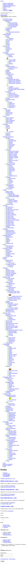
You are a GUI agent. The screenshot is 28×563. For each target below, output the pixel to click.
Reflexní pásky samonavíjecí (15, 83)
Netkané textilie (10, 408)
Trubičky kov (12, 162)
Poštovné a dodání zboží (8, 3)
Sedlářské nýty (10, 391)
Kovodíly (9, 149)
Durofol (8, 47)
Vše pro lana (9, 449)
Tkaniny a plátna (7, 393)
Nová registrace (12, 558)
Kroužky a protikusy (13, 156)
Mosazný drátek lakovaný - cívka (9, 489)
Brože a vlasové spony (14, 151)
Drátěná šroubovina (13, 441)
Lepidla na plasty (10, 217)
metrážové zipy (12, 106)
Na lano (8, 128)
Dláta (10, 346)
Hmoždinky (11, 442)
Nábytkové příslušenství (12, 434)
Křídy (8, 65)
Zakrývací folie (10, 243)
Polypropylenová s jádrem (12, 327)
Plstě (5, 258)
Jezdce (10, 102)
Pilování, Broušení (13, 354)
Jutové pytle (11, 403)
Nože (8, 35)
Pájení (10, 353)
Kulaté (10, 75)
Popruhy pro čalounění (11, 273)
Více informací (12, 485)
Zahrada (8, 366)
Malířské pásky (10, 236)
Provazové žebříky (13, 332)
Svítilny (8, 41)
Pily (10, 374)
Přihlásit (10, 10)
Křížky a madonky (13, 155)
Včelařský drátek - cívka (7, 506)
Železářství (6, 421)
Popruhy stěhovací (10, 274)
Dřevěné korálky (12, 140)
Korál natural (12, 144)
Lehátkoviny (9, 407)
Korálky (8, 138)
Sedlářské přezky (10, 310)
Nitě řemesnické (10, 245)
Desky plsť (9, 261)
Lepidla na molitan (10, 213)
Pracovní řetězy (12, 438)
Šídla (10, 387)
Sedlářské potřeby (8, 377)
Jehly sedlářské (10, 121)
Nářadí (8, 30)
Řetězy (8, 436)
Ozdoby (11, 381)
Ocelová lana (9, 320)
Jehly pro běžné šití (11, 120)
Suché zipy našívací (13, 94)
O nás (4, 8)
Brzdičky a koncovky (13, 303)
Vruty (10, 447)
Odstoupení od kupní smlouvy (9, 5)
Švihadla (11, 335)
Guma (5, 108)
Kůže (5, 190)
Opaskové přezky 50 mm (14, 297)
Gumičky (9, 109)
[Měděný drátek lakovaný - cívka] (8, 478)
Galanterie (6, 52)
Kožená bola (12, 193)
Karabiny (6, 124)
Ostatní (5, 257)
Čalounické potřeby (8, 20)
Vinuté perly (11, 187)
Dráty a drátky (10, 423)
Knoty (8, 269)
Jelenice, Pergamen (13, 200)
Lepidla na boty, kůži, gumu (12, 209)
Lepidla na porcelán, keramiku (13, 219)
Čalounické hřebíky (13, 22)
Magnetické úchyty (11, 231)
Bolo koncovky (12, 287)
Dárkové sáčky (12, 178)
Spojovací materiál (10, 440)
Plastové (8, 134)
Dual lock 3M (12, 93)
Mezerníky (11, 145)
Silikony (8, 239)
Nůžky (8, 37)
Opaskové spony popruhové (15, 298)
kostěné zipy (12, 103)
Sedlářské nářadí (10, 382)
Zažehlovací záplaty (11, 99)
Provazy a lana (7, 313)
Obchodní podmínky (7, 542)
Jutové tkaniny (12, 404)
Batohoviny (14, 399)
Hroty (10, 379)
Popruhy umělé (10, 275)
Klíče (10, 350)
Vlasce (10, 174)
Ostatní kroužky (12, 433)
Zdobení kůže (12, 390)
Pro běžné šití (9, 247)
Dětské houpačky (13, 331)
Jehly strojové (9, 122)
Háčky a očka (12, 61)
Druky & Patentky (10, 54)
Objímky (11, 455)
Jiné (10, 62)
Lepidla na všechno (11, 225)
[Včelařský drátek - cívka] (6, 503)
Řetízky (11, 158)
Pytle (8, 51)
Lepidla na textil (10, 223)
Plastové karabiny (13, 305)
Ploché (10, 76)
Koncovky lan (12, 453)
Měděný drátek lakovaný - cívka (9, 481)
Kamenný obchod (6, 6)
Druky (10, 55)
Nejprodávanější (6, 474)
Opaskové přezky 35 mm (14, 292)
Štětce (8, 242)
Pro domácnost (10, 39)
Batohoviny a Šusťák (11, 395)
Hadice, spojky (15, 370)
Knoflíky (11, 63)
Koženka (8, 406)
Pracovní (8, 135)
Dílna (8, 345)
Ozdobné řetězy (12, 437)
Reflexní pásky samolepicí (14, 81)
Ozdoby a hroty (10, 378)
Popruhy (6, 268)
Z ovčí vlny (11, 262)
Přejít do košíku (4, 15)
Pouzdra (11, 281)
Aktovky (11, 279)
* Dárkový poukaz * (8, 18)
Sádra (8, 238)
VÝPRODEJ (9, 188)
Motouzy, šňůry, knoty (11, 315)
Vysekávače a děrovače (14, 388)
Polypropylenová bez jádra (12, 326)
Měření (8, 70)
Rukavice (11, 358)
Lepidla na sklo (10, 221)
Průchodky (9, 72)
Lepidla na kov (10, 212)
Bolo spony (9, 286)
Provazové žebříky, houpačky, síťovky (15, 329)
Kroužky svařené (12, 432)
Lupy (10, 183)
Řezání (10, 357)
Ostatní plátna (12, 417)
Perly (10, 148)
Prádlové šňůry (12, 319)
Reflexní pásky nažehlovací (15, 80)
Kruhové (11, 266)
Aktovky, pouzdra (10, 278)
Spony (10, 306)
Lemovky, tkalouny (11, 66)
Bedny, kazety (10, 282)
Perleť (10, 147)
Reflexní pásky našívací (14, 79)
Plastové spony (10, 302)
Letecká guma (10, 112)
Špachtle (8, 240)
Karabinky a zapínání (13, 152)
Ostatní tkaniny (10, 410)
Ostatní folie (9, 48)
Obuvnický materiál (8, 248)
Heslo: (2, 555)
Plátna (8, 411)
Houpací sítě (12, 339)
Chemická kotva (10, 206)
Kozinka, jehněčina (13, 201)
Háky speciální (12, 425)
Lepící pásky (9, 208)
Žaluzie (8, 44)
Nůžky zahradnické (13, 373)
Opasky (11, 203)
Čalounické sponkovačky (14, 31)
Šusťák (10, 401)
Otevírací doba (6, 525)
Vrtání (10, 363)
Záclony (8, 43)
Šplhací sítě (11, 341)
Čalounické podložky (13, 24)
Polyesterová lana (10, 324)
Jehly (5, 116)
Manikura (11, 38)
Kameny (11, 143)
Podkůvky (9, 252)
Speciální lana (10, 342)
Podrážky (9, 255)
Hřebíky (8, 21)
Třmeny (11, 459)
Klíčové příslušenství (11, 428)
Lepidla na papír (10, 216)
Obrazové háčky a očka (14, 445)
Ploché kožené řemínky (14, 196)
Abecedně (5, 472)
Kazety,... (11, 284)
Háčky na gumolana (13, 450)
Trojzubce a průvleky (13, 307)
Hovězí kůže (12, 199)
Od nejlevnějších (6, 475)
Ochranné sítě (12, 340)
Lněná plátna (12, 414)
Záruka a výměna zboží (8, 4)
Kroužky (8, 429)
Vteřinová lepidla (10, 227)
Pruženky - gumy (10, 74)
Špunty (8, 115)
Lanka (10, 171)
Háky (8, 424)
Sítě (7, 336)
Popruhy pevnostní (11, 271)
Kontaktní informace (7, 534)
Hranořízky (11, 383)
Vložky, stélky (10, 256)
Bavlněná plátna (12, 412)
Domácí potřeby (7, 34)
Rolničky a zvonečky (13, 160)
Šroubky (8, 392)
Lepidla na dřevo (10, 210)
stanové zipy (12, 107)
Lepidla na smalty (10, 222)
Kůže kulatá (11, 168)
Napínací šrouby (12, 454)
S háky (10, 427)
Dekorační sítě (12, 337)
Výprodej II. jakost (11, 311)
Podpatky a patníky (11, 253)
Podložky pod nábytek (11, 264)
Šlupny (10, 161)
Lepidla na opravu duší (11, 214)
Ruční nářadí (6, 344)
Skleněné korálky (10, 184)
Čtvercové (11, 265)
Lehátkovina (9, 28)
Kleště (10, 349)
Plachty (8, 50)
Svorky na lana (12, 458)
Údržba (8, 98)
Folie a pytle (6, 46)
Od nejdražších (6, 476)
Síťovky (11, 333)
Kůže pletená (12, 169)
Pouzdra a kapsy (10, 204)
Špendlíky (9, 33)
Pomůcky (9, 177)
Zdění (10, 365)
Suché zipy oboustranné (14, 95)
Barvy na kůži (10, 191)
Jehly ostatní (9, 119)
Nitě (10, 173)
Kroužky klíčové (12, 430)
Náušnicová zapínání (13, 157)
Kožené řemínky (10, 192)
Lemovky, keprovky (13, 67)
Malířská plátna (12, 415)
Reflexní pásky (10, 78)
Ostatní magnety (10, 234)
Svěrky (10, 361)
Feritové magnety (10, 230)
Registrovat (5, 10)
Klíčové (8, 126)
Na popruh (11, 131)
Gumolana (9, 314)
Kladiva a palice (12, 348)
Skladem (5, 485)
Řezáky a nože (12, 355)
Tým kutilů (5, 527)
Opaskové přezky (10, 290)
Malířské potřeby (7, 235)
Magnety (6, 229)
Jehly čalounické (10, 117)
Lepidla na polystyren (11, 218)
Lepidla (11, 182)
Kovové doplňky (12, 59)
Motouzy (11, 318)
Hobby (8, 125)
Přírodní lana (9, 328)
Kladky (10, 451)
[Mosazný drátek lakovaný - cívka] (8, 486)
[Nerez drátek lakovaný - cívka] (7, 495)
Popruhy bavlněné (10, 270)
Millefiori (11, 186)
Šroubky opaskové (13, 300)
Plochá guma (9, 113)
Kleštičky (11, 180)
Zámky (8, 460)
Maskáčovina (12, 416)
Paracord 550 (9, 322)
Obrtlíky (8, 132)
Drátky (10, 165)
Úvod (4, 463)
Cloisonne (11, 139)
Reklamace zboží (6, 533)
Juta (7, 402)
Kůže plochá (12, 170)
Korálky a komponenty (9, 136)
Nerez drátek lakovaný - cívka (9, 498)
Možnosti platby (6, 541)
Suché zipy (9, 91)
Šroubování (11, 359)
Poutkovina (11, 68)
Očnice (10, 456)
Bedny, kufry (12, 283)
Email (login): (3, 552)
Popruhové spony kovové (12, 309)
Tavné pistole (12, 362)
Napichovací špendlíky (14, 88)
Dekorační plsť (10, 260)
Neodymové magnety (11, 232)
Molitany (8, 29)
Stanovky (11, 419)
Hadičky (8, 111)
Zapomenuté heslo (4, 558)
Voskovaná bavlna (13, 175)
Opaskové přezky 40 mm (17, 296)
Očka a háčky (9, 251)
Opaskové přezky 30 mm (14, 291)
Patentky (11, 56)
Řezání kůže (11, 386)
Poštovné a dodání (7, 539)
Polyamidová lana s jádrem (12, 323)
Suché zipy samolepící (14, 96)
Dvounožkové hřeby (13, 25)
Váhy (8, 42)
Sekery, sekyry (12, 375)
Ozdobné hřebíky (13, 26)
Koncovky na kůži (13, 153)
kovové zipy (11, 104)
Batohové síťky (12, 396)
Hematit (11, 142)
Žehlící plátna (12, 420)
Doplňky (8, 249)
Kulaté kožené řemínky (14, 195)
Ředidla (8, 226)
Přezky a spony (7, 277)
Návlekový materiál (11, 164)
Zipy (8, 100)
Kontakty (5, 9)
